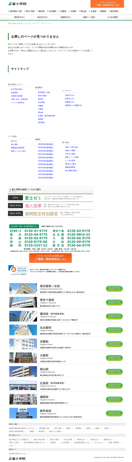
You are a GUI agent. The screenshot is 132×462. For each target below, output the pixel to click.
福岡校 (40, 119)
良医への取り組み (72, 147)
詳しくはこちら (50, 198)
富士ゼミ (14, 141)
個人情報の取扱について (82, 442)
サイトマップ (98, 442)
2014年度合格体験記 (45, 178)
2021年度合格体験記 (45, 154)
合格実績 (14, 93)
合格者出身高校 (17, 96)
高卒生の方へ (70, 99)
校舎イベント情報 (72, 157)
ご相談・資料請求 (113, 442)
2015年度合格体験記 (45, 174)
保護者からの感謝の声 (73, 105)
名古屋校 (41, 102)
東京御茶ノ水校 (44, 92)
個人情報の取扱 (71, 171)
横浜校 (40, 99)
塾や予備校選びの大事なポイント (34, 442)
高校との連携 (70, 150)
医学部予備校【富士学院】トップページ (22, 428)
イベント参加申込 (17, 103)
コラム (11, 445)
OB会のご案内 (70, 164)
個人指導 (14, 144)
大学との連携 (70, 154)
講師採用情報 (70, 167)
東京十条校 (42, 96)
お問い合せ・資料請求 (19, 99)
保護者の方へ (70, 102)
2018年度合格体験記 (45, 164)
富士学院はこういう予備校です (19, 439)
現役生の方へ (70, 95)
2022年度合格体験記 (45, 151)
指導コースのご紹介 (18, 151)
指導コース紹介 (14, 442)
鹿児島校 (41, 122)
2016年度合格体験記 (45, 171)
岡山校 (40, 112)
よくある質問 (70, 160)
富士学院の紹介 (17, 89)
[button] (18, 270)
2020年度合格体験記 (45, 158)
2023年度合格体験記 (45, 147)
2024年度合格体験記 (45, 144)
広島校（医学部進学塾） (47, 116)
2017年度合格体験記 (45, 168)
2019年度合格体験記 (45, 161)
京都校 (40, 106)
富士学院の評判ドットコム (17, 453)
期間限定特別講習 (17, 148)
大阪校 (40, 109)
